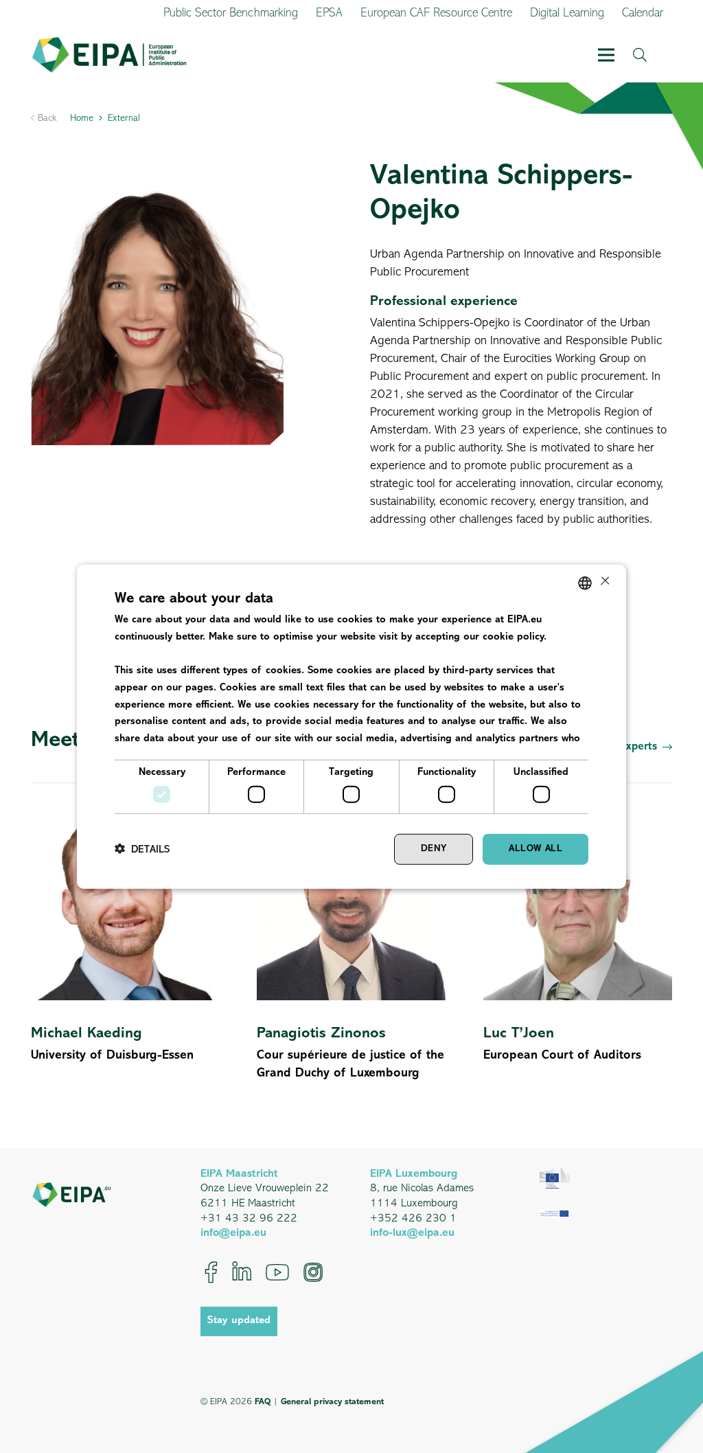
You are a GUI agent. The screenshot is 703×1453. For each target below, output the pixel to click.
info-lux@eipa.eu (412, 1233)
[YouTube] (277, 1272)
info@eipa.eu (233, 1233)
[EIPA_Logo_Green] (109, 55)
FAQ (262, 1401)
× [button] (604, 582)
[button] (606, 55)
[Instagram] (313, 1272)
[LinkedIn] (242, 1272)
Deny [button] (434, 849)
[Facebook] (211, 1272)
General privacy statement (332, 1401)
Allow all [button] (535, 849)
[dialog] (351, 726)
